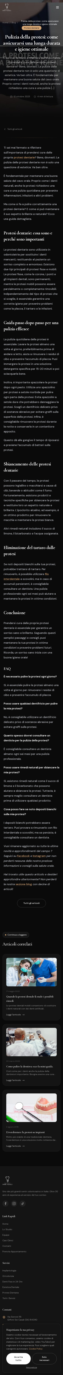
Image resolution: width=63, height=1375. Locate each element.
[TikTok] (23, 1203)
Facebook (23, 856)
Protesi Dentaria (10, 1292)
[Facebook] (5, 1203)
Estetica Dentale (10, 1287)
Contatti (6, 1246)
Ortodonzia (8, 1276)
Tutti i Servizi (8, 1298)
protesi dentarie (24, 157)
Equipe (5, 1235)
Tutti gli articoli (14, 129)
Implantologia (9, 1270)
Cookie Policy (36, 1348)
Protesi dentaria (31, 28)
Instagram (39, 856)
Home (5, 22)
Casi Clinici (7, 1240)
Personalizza (31, 1367)
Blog (14, 22)
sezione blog (24, 884)
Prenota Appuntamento (14, 1251)
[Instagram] (14, 1203)
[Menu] (57, 7)
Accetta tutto (18, 1358)
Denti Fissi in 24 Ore (12, 1281)
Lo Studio (7, 1229)
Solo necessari (44, 1358)
